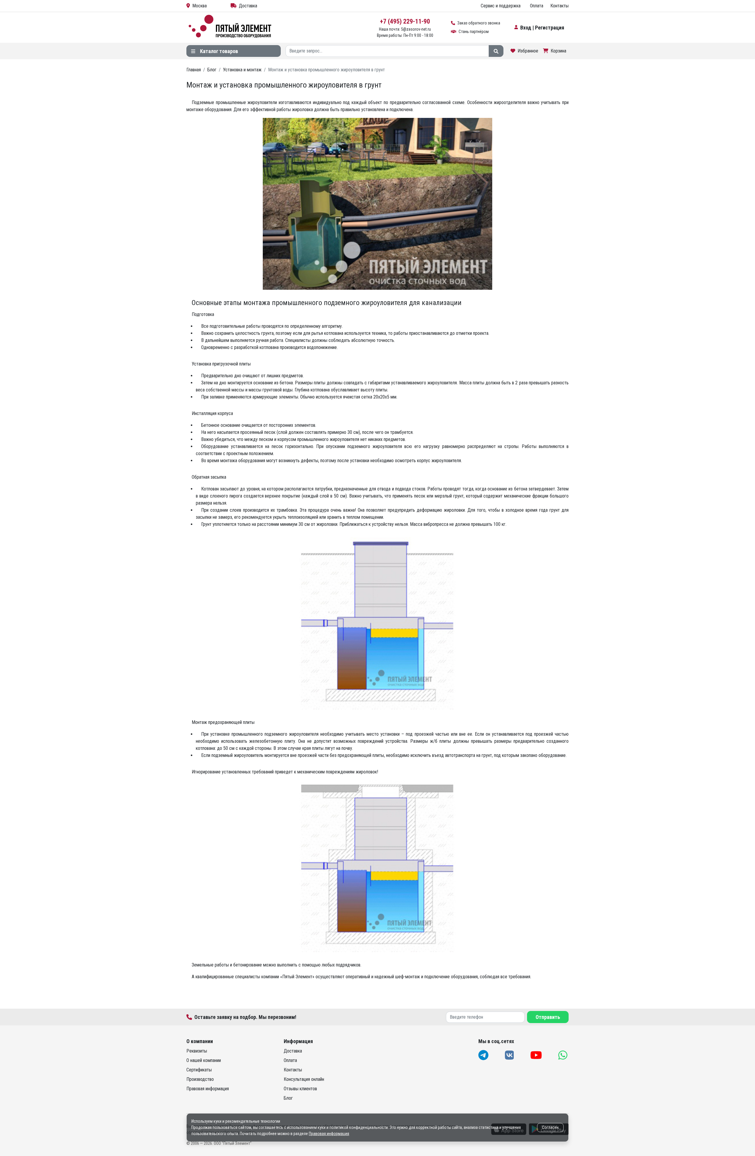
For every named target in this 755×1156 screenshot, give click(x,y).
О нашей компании (203, 1060)
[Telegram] (484, 1055)
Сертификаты (199, 1070)
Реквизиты (196, 1051)
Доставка (248, 6)
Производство (200, 1079)
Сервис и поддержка (501, 6)
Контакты (559, 6)
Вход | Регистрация (542, 27)
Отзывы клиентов (300, 1088)
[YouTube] (536, 1055)
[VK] (510, 1055)
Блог (288, 1098)
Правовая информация (207, 1088)
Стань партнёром (474, 31)
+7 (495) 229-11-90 (405, 21)
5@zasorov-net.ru (416, 29)
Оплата (536, 6)
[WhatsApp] (563, 1055)
